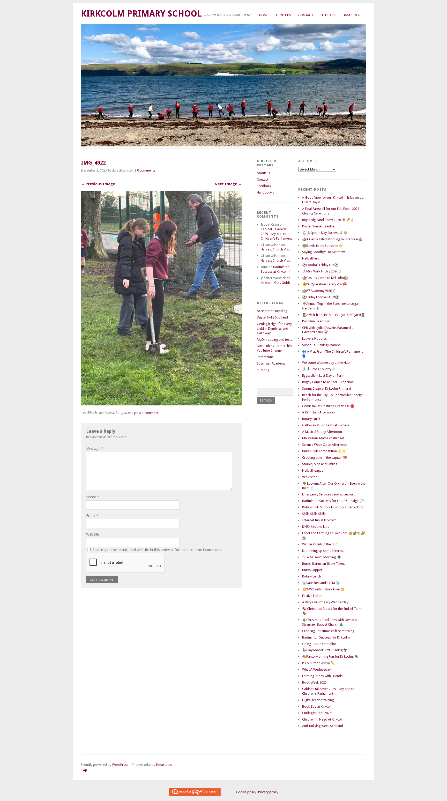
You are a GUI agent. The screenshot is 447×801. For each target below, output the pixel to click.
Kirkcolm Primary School (141, 14)
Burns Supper (312, 570)
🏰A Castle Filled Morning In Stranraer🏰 (332, 239)
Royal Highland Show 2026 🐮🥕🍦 (328, 220)
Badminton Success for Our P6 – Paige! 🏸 (333, 501)
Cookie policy (246, 792)
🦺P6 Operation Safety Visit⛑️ (324, 284)
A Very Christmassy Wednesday (325, 602)
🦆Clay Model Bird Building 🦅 (324, 650)
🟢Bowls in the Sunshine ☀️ (322, 246)
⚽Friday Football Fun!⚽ (320, 297)
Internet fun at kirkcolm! (319, 520)
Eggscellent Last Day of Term (323, 375)
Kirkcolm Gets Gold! (275, 283)
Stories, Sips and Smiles (319, 464)
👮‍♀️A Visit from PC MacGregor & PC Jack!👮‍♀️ (333, 315)
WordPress (120, 765)
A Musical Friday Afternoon (322, 432)
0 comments (146, 170)
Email (92, 516)
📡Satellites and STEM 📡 (321, 583)
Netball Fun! (310, 258)
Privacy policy (268, 792)
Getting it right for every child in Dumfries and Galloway (274, 328)
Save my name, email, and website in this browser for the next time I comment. (157, 550)
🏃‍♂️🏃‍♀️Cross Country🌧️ (319, 369)
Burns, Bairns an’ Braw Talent (323, 564)
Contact (305, 15)
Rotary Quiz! (311, 419)
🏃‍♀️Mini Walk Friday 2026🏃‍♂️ (322, 271)
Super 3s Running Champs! (321, 345)
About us (283, 15)
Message (94, 449)
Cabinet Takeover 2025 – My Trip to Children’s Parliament (276, 233)
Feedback (328, 15)
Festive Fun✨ (312, 596)
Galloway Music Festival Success (325, 425)
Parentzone (265, 357)
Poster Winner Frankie (318, 226)
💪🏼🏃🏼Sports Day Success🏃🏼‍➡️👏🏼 (324, 233)
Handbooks (352, 15)
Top (84, 770)
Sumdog (263, 370)
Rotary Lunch (311, 576)
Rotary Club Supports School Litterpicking (332, 507)
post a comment (146, 413)
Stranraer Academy (271, 363)
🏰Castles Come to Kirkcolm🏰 (325, 278)
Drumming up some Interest (323, 551)
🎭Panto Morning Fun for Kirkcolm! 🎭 (330, 656)
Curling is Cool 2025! (317, 713)
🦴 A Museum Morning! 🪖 (321, 557)
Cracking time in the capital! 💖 (324, 457)
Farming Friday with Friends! (322, 676)
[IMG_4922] (161, 404)
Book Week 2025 (314, 682)
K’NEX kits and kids (315, 527)
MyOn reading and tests (274, 340)
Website (92, 534)
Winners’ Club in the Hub (320, 544)
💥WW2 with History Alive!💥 (323, 589)
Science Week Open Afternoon (324, 445)
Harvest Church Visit (275, 249)
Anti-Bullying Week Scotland (322, 726)
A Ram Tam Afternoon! (319, 412)
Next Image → (228, 184)
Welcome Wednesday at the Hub (326, 363)
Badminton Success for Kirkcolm (326, 637)
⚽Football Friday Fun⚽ (320, 265)
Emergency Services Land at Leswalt (328, 494)
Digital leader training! (318, 700)
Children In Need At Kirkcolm (323, 719)
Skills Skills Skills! (314, 514)
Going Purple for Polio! (319, 644)
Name (92, 497)
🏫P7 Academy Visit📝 (318, 291)
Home (263, 15)
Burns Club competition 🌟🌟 (324, 451)
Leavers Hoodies (314, 338)
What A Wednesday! (316, 669)
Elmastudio (164, 765)
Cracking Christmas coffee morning (328, 631)
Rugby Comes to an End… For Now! (328, 382)
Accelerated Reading (272, 311)
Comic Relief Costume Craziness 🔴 (328, 406)
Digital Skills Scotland (272, 317)
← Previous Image (98, 184)
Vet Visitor (309, 477)
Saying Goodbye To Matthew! (324, 252)
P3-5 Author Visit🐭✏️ (318, 663)
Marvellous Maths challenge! (323, 438)
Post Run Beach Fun (316, 321)
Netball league (312, 470)
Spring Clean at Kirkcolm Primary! (326, 388)
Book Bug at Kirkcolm (317, 706)
